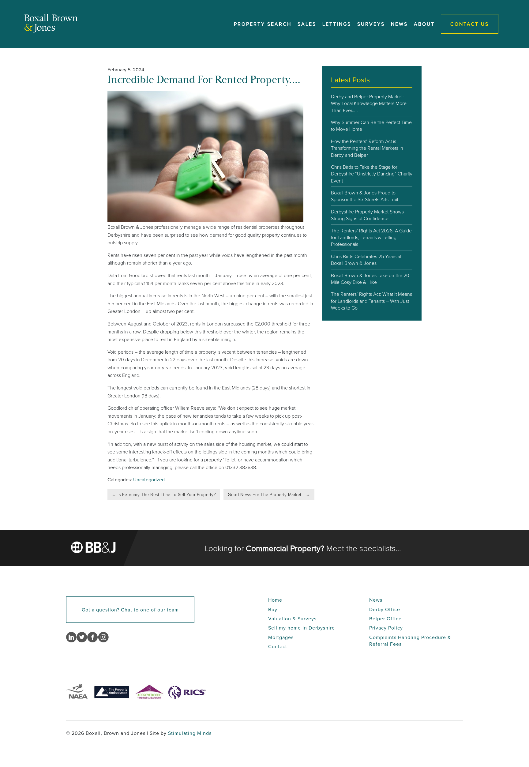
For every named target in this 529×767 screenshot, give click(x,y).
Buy (272, 609)
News (399, 24)
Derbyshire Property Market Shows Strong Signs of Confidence (367, 215)
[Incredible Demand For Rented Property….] (205, 219)
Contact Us (469, 24)
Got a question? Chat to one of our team (130, 609)
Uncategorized (149, 479)
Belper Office (385, 618)
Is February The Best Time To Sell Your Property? (164, 494)
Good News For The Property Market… (269, 494)
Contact (277, 646)
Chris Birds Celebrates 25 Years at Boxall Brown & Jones (366, 259)
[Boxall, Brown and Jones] (51, 30)
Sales (307, 24)
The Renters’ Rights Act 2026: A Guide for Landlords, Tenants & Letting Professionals (371, 237)
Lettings (336, 24)
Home (275, 599)
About (424, 24)
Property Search (262, 24)
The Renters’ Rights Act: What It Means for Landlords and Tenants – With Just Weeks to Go (371, 301)
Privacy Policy (386, 627)
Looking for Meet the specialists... (303, 548)
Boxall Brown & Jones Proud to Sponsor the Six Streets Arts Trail (364, 196)
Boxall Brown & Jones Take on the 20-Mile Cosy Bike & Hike (371, 278)
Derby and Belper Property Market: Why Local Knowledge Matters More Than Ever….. (369, 103)
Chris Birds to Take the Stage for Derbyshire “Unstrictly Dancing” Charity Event (371, 174)
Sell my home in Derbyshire (301, 627)
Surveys (371, 24)
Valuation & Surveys (292, 618)
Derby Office (384, 609)
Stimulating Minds (190, 733)
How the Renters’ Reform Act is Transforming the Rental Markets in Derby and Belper (367, 148)
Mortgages (281, 637)
